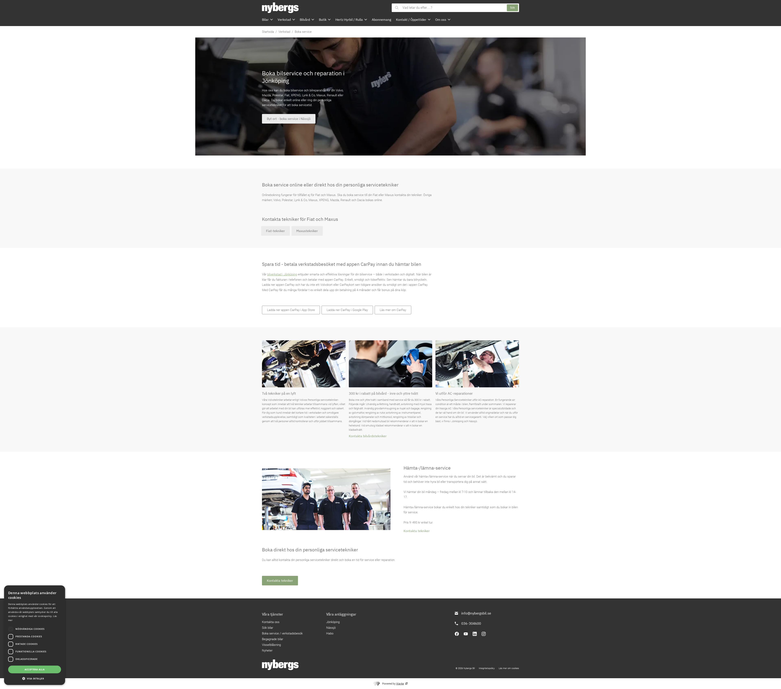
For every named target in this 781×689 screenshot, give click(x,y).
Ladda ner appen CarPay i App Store (291, 310)
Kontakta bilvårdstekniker (368, 436)
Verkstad (284, 32)
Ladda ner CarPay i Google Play (347, 310)
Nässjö (331, 628)
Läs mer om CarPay (393, 310)
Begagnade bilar (272, 639)
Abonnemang (381, 20)
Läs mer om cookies (509, 668)
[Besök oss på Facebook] (457, 634)
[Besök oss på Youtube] (466, 634)
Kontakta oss (270, 622)
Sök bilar (267, 628)
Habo (329, 633)
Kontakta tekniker (417, 531)
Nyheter (267, 650)
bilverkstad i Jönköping (282, 274)
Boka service (303, 32)
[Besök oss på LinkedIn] (475, 634)
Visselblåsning (271, 645)
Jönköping (333, 622)
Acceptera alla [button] (35, 669)
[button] (34, 678)
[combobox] (452, 7)
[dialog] (34, 635)
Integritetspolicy (487, 668)
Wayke (400, 683)
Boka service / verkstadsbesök (282, 633)
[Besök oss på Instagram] (484, 634)
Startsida (268, 32)
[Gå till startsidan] (325, 7)
